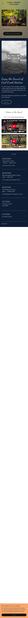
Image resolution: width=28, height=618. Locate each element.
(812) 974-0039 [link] (6, 29)
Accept (14, 614)
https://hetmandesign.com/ (18, 117)
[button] (3, 3)
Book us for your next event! (13, 33)
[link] (14, 4)
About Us (6, 102)
